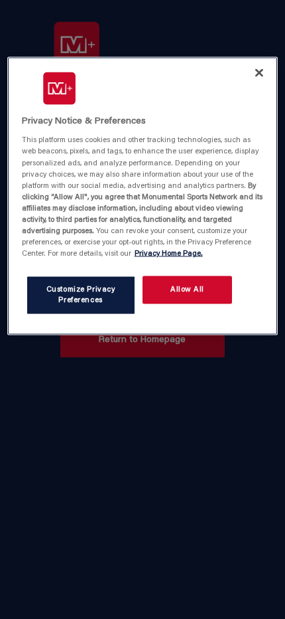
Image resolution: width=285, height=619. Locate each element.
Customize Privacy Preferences (80, 295)
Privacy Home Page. (169, 254)
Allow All (187, 290)
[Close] (259, 72)
